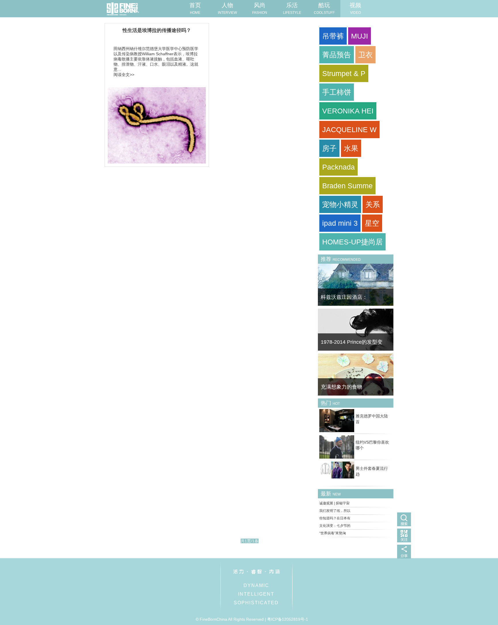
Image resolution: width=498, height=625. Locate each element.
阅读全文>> (124, 74)
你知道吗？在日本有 (334, 518)
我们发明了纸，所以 (334, 511)
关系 (372, 204)
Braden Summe (347, 186)
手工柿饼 (336, 92)
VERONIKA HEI (347, 111)
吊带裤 (333, 36)
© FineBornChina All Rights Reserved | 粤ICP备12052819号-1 (252, 619)
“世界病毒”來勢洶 (332, 533)
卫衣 (365, 55)
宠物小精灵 (340, 204)
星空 (372, 223)
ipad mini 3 (340, 223)
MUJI (359, 36)
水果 (351, 148)
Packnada (338, 167)
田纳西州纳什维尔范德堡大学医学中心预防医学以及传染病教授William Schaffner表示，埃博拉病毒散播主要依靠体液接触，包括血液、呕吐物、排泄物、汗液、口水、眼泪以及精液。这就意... (156, 59)
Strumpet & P (343, 73)
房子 (329, 148)
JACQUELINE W (349, 130)
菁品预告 (336, 55)
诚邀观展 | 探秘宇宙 (334, 503)
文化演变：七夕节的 (334, 526)
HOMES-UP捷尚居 (352, 242)
